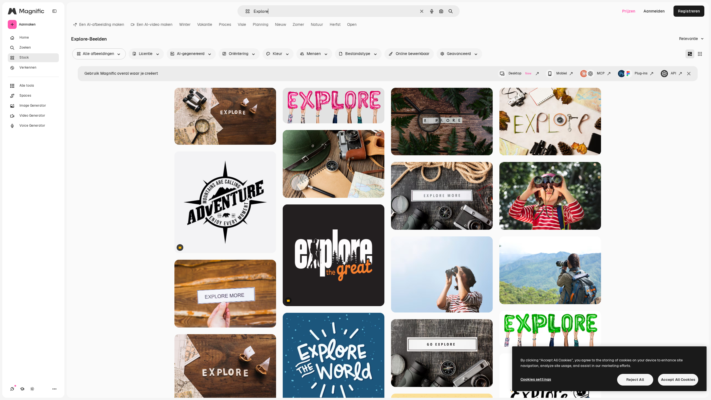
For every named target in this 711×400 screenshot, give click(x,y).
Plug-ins (641, 73)
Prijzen (628, 11)
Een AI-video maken (154, 24)
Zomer (298, 24)
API (673, 73)
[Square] (699, 53)
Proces (225, 24)
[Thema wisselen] (32, 388)
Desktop (520, 73)
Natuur (317, 24)
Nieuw (280, 24)
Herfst (335, 24)
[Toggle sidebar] (54, 11)
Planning (260, 24)
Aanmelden (654, 11)
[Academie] (22, 388)
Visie (242, 24)
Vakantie (204, 24)
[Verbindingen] (12, 388)
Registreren (689, 11)
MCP (601, 73)
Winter (185, 24)
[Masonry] (689, 53)
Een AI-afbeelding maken (101, 24)
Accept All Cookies (678, 379)
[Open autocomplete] (245, 11)
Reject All (635, 379)
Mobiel (561, 73)
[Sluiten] (689, 73)
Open (352, 24)
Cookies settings (535, 379)
